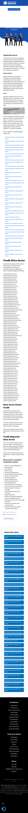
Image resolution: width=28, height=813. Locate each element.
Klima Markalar (14, 722)
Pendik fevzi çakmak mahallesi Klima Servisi (13, 597)
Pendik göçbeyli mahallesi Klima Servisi (12, 602)
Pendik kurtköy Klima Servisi (12, 217)
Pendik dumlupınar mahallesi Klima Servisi (13, 571)
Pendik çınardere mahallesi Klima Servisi (13, 562)
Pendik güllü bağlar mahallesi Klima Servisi (13, 607)
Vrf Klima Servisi (14, 724)
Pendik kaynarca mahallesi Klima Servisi (12, 627)
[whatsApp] (3, 803)
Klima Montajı (14, 712)
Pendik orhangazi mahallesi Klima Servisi (13, 645)
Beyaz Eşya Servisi (14, 717)
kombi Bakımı (14, 756)
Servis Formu (14, 746)
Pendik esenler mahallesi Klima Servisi (14, 584)
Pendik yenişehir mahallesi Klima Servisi (12, 684)
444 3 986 (14, 764)
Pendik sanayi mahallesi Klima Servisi (14, 230)
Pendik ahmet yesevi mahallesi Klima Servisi (13, 537)
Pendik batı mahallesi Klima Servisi (14, 147)
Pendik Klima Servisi (8, 518)
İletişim (14, 744)
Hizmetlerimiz (14, 737)
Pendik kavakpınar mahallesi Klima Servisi (13, 622)
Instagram (14, 771)
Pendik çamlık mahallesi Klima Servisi (14, 154)
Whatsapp (14, 767)
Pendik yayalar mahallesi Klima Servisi (14, 680)
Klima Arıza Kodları (14, 726)
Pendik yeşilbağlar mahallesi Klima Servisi (13, 689)
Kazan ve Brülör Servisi (14, 710)
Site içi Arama (14, 739)
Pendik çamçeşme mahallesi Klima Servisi (13, 554)
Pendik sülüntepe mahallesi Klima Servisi (13, 671)
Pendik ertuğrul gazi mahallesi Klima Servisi (13, 580)
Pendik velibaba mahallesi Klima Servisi (12, 676)
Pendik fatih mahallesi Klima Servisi (14, 180)
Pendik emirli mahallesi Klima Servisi (14, 166)
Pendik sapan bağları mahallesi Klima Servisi (13, 662)
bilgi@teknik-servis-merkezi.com (14, 769)
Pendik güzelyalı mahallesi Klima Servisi (12, 612)
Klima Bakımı (14, 754)
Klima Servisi (13, 514)
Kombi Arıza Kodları (14, 729)
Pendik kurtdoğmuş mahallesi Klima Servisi (13, 636)
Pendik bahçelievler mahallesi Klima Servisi (13, 542)
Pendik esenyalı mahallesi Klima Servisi (12, 588)
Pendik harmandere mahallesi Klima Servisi (13, 617)
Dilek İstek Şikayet (14, 749)
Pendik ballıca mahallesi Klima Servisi (14, 145)
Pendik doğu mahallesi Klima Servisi (14, 160)
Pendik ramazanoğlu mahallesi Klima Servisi (13, 653)
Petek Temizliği (14, 715)
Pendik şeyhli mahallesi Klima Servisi (14, 236)
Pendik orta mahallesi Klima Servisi (14, 223)
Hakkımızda (14, 742)
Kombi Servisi (14, 705)
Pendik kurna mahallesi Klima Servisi (14, 211)
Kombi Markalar (14, 719)
